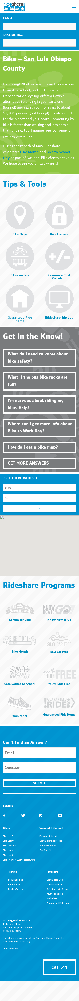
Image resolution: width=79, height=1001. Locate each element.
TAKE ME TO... (13, 35)
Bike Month (29, 152)
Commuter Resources (51, 840)
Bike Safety (8, 840)
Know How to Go (54, 884)
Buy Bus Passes (15, 889)
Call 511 (59, 967)
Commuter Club (55, 879)
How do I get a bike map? (33, 447)
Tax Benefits (46, 850)
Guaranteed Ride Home (59, 903)
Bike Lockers (9, 845)
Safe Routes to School (57, 889)
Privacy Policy (10, 948)
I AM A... (9, 18)
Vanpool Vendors (48, 845)
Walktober (52, 898)
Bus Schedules (15, 879)
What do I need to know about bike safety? (38, 358)
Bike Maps (8, 850)
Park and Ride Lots (49, 836)
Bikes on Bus (9, 836)
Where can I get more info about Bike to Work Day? (40, 427)
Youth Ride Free (55, 893)
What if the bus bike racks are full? (38, 381)
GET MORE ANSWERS (28, 463)
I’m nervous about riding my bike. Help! (36, 404)
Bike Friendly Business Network (19, 859)
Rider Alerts (14, 884)
